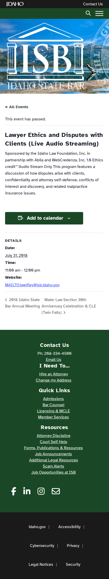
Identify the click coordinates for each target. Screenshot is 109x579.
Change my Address (53, 380)
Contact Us (93, 4)
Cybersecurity (42, 545)
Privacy (73, 545)
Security (73, 564)
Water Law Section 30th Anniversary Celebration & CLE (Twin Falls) (69, 306)
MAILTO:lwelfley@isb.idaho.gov (32, 285)
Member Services (53, 417)
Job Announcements (53, 454)
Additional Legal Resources (53, 460)
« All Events (16, 106)
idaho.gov (37, 526)
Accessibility (69, 526)
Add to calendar (45, 218)
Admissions (53, 398)
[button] (88, 13)
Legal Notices (41, 564)
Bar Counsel (53, 404)
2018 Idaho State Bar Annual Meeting (22, 303)
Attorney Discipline (53, 435)
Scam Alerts (53, 466)
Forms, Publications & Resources (53, 447)
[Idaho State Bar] (45, 56)
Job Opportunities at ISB (53, 472)
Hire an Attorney (53, 374)
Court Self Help (53, 441)
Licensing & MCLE (53, 411)
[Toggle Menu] (99, 13)
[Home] (16, 4)
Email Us (53, 359)
